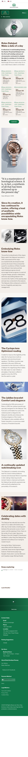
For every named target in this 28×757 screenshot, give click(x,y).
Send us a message (8, 622)
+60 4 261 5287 (7, 626)
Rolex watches (6, 16)
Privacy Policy (4, 692)
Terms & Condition (6, 690)
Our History (4, 663)
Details (5, 643)
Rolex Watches (5, 665)
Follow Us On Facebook (8, 670)
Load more (14, 121)
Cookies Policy (5, 694)
